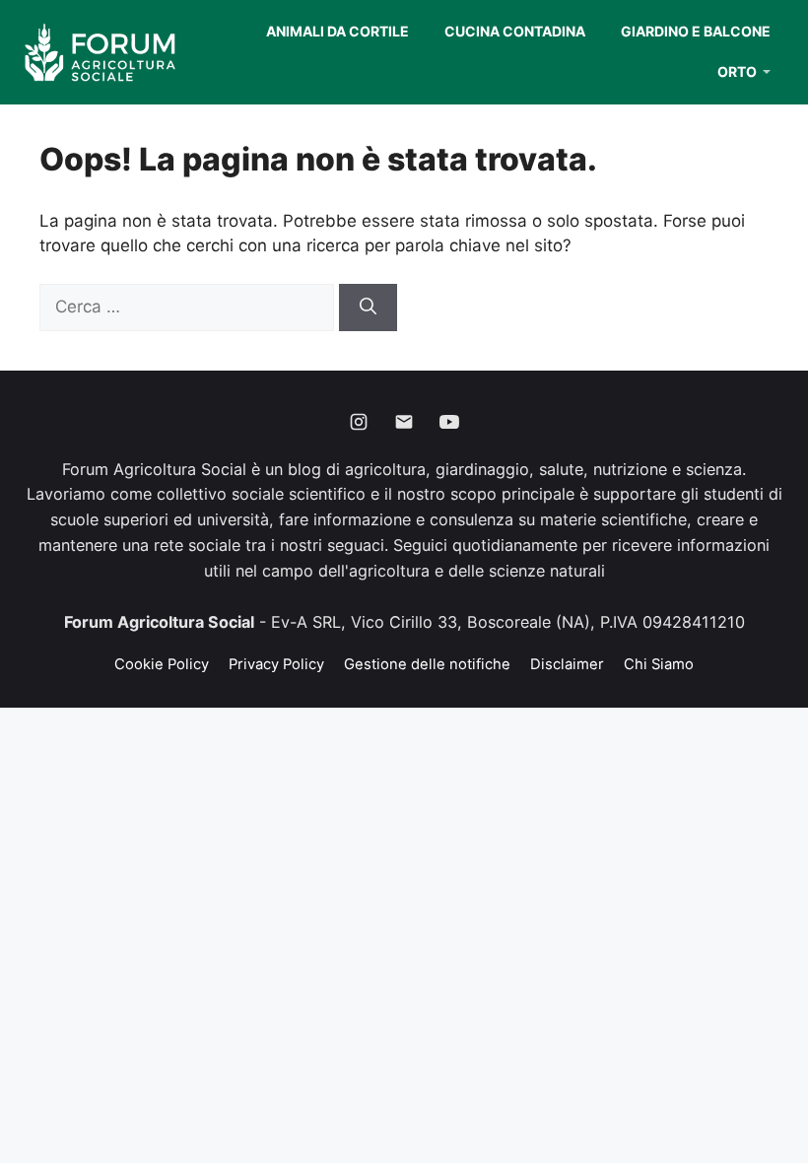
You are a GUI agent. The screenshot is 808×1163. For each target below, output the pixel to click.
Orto (737, 71)
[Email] (404, 422)
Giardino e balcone (696, 31)
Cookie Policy (161, 664)
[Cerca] (368, 307)
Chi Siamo (659, 664)
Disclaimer (567, 664)
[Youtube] (449, 422)
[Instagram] (358, 422)
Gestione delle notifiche (427, 664)
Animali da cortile (337, 31)
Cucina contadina (514, 31)
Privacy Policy (276, 664)
